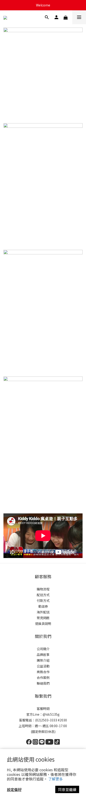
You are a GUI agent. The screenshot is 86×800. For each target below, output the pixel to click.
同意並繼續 (67, 789)
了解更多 (55, 779)
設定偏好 (14, 789)
